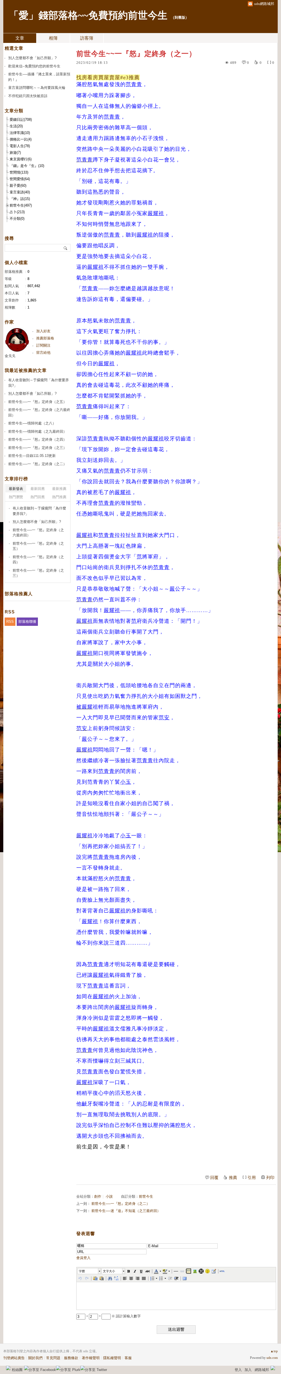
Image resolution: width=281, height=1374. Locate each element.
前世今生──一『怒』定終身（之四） (37, 439)
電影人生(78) (20, 146)
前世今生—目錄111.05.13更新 (32, 456)
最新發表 (16, 489)
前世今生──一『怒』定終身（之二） (120, 1204)
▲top (274, 1351)
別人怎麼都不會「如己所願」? (32, 58)
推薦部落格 (45, 338)
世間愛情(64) (20, 179)
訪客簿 (86, 38)
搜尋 (66, 248)
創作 (97, 1196)
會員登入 (83, 1258)
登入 (238, 1370)
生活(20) (16, 126)
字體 (82, 1271)
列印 (270, 1177)
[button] (89, 1271)
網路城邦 (262, 1370)
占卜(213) (17, 212)
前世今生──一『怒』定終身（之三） (37, 448)
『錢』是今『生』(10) (27, 166)
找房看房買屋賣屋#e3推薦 (108, 77)
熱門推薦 (59, 497)
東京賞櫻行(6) (21, 159)
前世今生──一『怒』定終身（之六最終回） (39, 412)
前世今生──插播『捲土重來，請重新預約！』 (39, 77)
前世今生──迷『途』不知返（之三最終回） (126, 1211)
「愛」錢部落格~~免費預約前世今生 (88, 15)
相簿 (53, 38)
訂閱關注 (43, 345)
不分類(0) (17, 218)
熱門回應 (37, 497)
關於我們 (35, 1358)
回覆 (214, 1177)
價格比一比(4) (21, 139)
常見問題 (53, 1358)
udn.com (272, 1358)
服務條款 (71, 1358)
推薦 (233, 1177)
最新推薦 (59, 489)
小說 (109, 1196)
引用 (252, 1177)
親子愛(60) (18, 185)
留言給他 (43, 352)
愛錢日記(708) (21, 119)
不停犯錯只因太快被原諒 (27, 96)
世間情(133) (19, 172)
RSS (10, 621)
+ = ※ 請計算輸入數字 (113, 1316)
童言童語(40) (20, 192)
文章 (19, 38)
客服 (128, 1358)
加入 (248, 1370)
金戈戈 (10, 356)
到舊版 (180, 17)
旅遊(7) (15, 152)
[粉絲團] (8, 1368)
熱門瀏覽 (16, 497)
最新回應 (37, 489)
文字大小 (109, 1271)
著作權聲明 (91, 1358)
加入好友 (43, 331)
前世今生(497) (21, 205)
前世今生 (146, 1196)
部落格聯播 (27, 621)
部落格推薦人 (19, 593)
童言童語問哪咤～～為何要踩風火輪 (36, 88)
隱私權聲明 (112, 1358)
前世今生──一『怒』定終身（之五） (37, 402)
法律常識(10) (20, 133)
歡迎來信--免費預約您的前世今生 (34, 66)
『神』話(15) (20, 199)
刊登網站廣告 (14, 1358)
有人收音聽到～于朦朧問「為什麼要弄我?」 (38, 383)
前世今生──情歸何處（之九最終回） (37, 431)
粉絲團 (17, 1370)
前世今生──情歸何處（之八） (32, 423)
